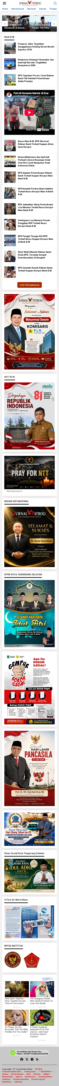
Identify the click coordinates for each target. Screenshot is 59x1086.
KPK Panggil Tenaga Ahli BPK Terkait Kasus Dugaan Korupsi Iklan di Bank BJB (35, 239)
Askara (5, 1074)
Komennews (30, 1077)
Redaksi (38, 1069)
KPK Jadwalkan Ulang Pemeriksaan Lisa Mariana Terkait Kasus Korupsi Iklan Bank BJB (35, 207)
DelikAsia (6, 1079)
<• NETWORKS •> (46, 1071)
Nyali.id (19, 1077)
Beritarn (37, 1074)
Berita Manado (17, 1074)
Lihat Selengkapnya (30, 285)
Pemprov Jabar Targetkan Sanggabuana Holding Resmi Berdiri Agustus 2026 (36, 47)
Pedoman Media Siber (11, 1071)
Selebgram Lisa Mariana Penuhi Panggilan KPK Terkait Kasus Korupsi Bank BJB (34, 223)
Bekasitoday (7, 1077)
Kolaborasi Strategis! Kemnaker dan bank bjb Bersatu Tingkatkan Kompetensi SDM (36, 62)
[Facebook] (22, 1059)
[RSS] (37, 1059)
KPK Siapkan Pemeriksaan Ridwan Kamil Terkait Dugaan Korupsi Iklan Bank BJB (35, 176)
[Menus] (4, 3)
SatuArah (18, 1082)
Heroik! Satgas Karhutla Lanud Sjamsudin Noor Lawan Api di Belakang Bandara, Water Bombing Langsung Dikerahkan (42, 27)
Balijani (46, 1074)
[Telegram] (32, 1059)
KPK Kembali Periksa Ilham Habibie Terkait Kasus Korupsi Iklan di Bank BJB (35, 191)
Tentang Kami (30, 1071)
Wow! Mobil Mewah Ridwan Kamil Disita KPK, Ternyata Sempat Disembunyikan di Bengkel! (34, 255)
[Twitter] (27, 1059)
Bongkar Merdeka (20, 1079)
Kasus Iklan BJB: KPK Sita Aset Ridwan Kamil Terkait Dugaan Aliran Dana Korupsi (36, 144)
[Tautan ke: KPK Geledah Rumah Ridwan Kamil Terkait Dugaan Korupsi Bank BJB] (10, 272)
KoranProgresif (38, 1079)
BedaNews (6, 1082)
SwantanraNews (45, 1077)
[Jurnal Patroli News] (30, 3)
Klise (28, 1074)
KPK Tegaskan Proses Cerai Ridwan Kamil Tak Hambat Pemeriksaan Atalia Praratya (36, 78)
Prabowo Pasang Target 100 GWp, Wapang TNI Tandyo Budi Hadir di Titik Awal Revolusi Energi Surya (15, 27)
